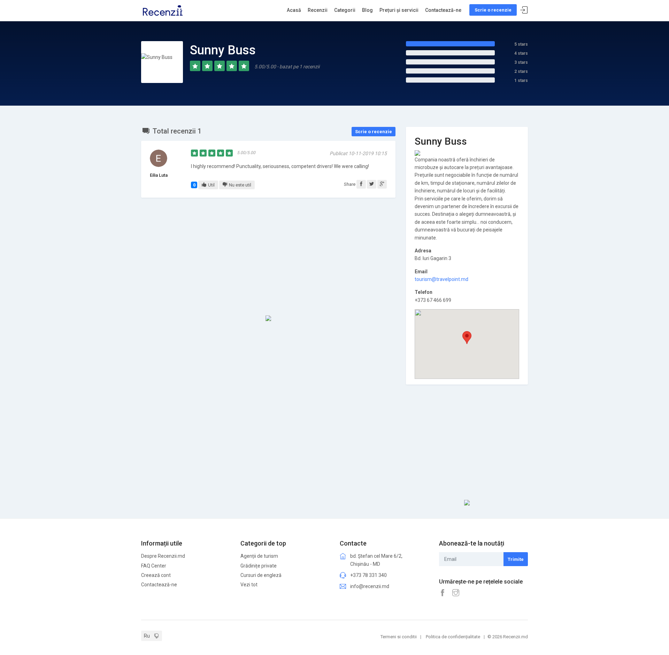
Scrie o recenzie (493, 10)
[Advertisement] (268, 257)
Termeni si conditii (398, 636)
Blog (367, 10)
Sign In (524, 10)
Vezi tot (248, 584)
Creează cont (156, 575)
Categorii (344, 10)
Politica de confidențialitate (453, 636)
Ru (147, 636)
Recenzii (318, 10)
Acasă (294, 10)
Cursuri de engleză (261, 575)
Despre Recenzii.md (163, 556)
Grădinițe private (258, 566)
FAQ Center (153, 566)
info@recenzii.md (369, 586)
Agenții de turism (259, 556)
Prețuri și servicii (398, 10)
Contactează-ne (443, 10)
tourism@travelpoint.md (441, 279)
